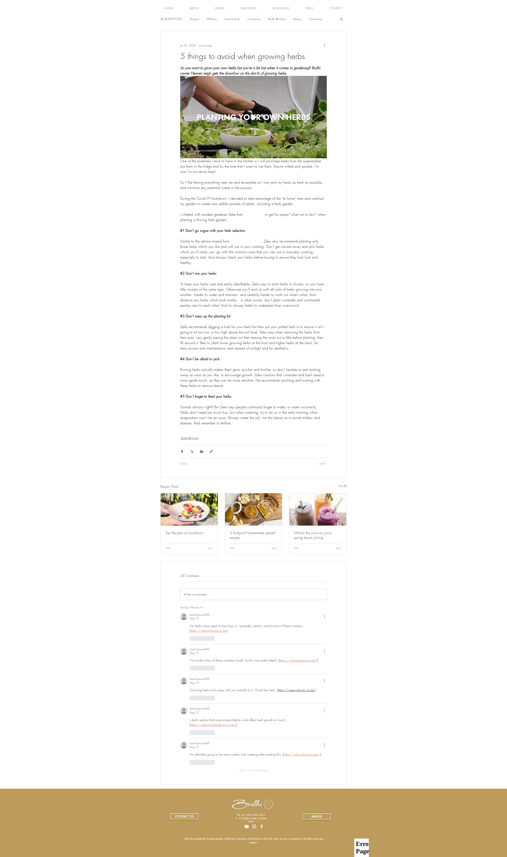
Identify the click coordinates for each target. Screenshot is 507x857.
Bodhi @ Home (277, 19)
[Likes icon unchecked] (192, 638)
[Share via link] (211, 451)
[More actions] (324, 45)
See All (342, 486)
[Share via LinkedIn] (201, 451)
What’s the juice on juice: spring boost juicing (313, 535)
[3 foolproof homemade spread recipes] (253, 509)
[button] (341, 19)
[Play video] (253, 117)
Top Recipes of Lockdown (184, 532)
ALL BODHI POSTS (171, 19)
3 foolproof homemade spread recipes (252, 535)
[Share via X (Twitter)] (192, 451)
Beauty (297, 19)
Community (254, 19)
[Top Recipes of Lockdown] (189, 509)
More (312, 19)
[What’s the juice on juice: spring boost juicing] (317, 509)
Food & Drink (232, 19)
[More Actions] (324, 616)
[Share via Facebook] (182, 451)
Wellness (212, 19)
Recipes (194, 19)
